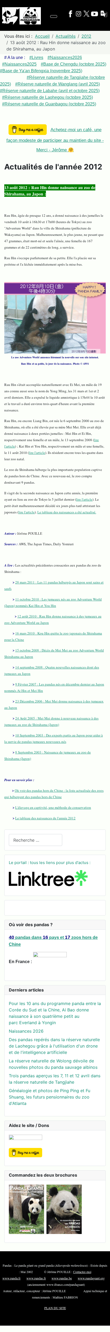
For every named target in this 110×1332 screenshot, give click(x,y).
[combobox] (35, 840)
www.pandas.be (62, 1278)
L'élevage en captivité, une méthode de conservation (53, 807)
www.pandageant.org (91, 1278)
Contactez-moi (82, 1272)
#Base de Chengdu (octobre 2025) (73, 64)
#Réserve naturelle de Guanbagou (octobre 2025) (49, 104)
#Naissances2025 (19, 64)
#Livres (36, 57)
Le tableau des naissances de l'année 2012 (45, 818)
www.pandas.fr (36, 1278)
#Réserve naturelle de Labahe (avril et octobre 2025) (50, 90)
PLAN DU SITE (55, 1308)
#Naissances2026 (65, 57)
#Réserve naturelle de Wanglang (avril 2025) (57, 84)
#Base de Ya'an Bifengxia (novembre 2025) (41, 71)
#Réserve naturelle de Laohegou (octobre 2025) (47, 97)
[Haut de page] (103, 1325)
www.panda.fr (11, 1278)
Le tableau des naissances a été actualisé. (66, 512)
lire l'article (37, 452)
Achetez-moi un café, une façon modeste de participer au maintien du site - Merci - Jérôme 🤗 (55, 139)
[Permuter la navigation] (53, 16)
